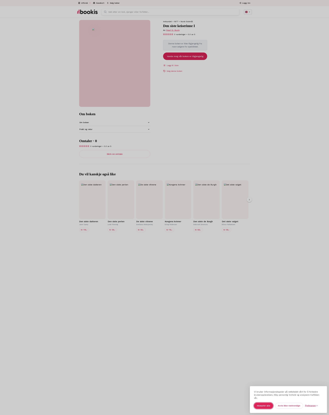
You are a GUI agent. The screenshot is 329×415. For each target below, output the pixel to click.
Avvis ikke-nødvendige (289, 405)
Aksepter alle (263, 405)
